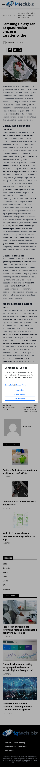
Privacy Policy (21, 385)
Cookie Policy (10, 385)
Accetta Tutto (20, 398)
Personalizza (20, 390)
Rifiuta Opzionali (20, 394)
